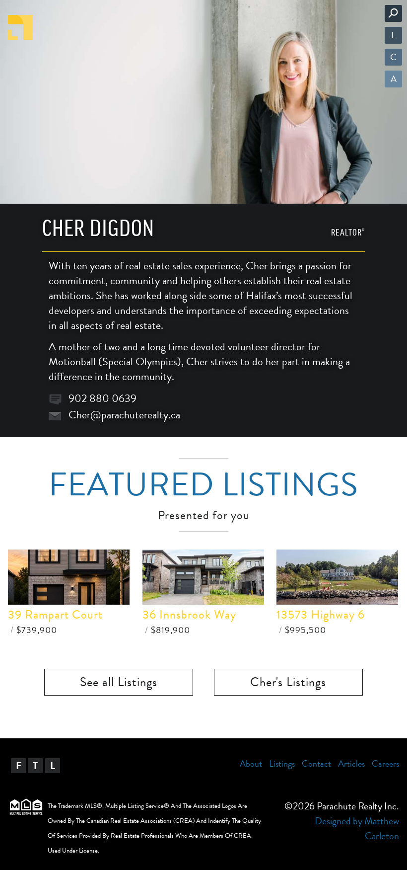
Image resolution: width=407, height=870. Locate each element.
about (251, 763)
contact (316, 763)
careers (385, 763)
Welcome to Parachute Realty (20, 27)
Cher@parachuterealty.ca (124, 414)
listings (282, 763)
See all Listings (118, 682)
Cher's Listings (288, 682)
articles (351, 763)
